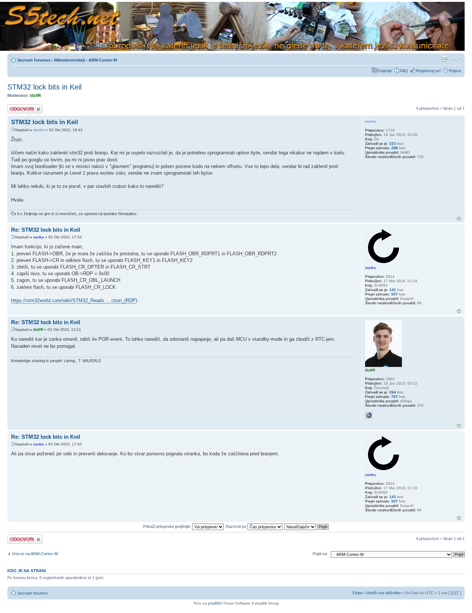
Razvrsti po (236, 526)
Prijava (455, 71)
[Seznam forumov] (232, 27)
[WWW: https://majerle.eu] (368, 415)
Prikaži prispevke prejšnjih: (167, 526)
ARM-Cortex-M (102, 60)
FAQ (404, 71)
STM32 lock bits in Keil (44, 87)
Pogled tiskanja (444, 58)
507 (394, 294)
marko (39, 130)
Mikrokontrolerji (69, 60)
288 (394, 148)
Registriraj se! (428, 71)
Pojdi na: (320, 553)
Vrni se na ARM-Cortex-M (35, 553)
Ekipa (357, 593)
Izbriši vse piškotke (384, 593)
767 (394, 397)
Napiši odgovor (20, 106)
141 (392, 290)
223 (392, 143)
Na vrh (459, 219)
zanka (38, 237)
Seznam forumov (34, 60)
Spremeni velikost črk (455, 58)
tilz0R (35, 95)
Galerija (385, 71)
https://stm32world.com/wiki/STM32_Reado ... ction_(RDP (73, 300)
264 (392, 392)
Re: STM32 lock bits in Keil (45, 230)
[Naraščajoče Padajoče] (306, 526)
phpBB (214, 603)
